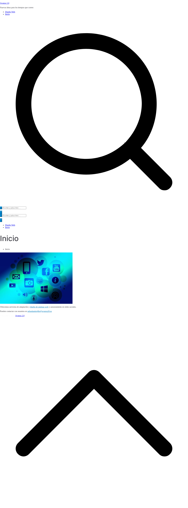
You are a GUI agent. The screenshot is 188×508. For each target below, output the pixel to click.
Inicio (7, 14)
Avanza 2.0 (4, 3)
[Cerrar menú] (1, 220)
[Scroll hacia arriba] (94, 507)
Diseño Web (10, 12)
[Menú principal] (1, 213)
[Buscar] (1, 208)
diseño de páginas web (39, 307)
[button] (1, 218)
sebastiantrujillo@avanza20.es (39, 311)
